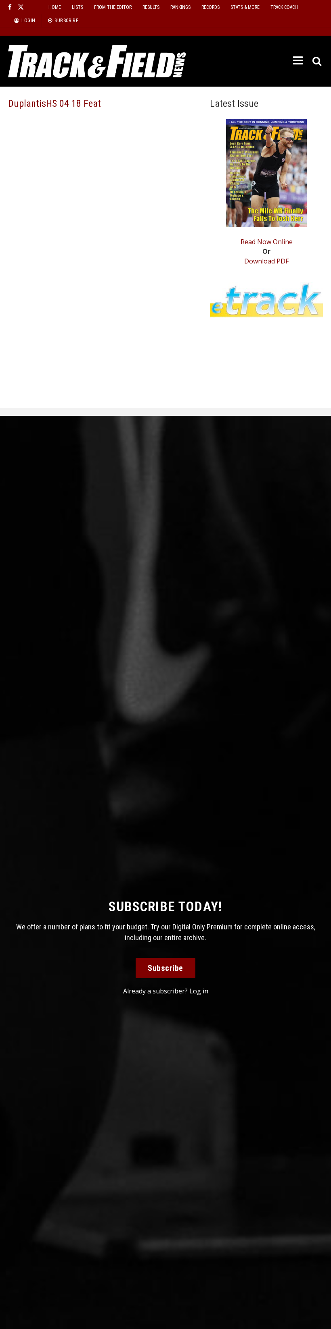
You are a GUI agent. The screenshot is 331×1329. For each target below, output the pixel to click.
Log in (198, 991)
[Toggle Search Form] (317, 61)
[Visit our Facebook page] (10, 7)
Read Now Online (267, 241)
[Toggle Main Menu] (298, 60)
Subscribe (165, 968)
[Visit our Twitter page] (21, 7)
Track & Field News (97, 61)
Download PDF (266, 261)
